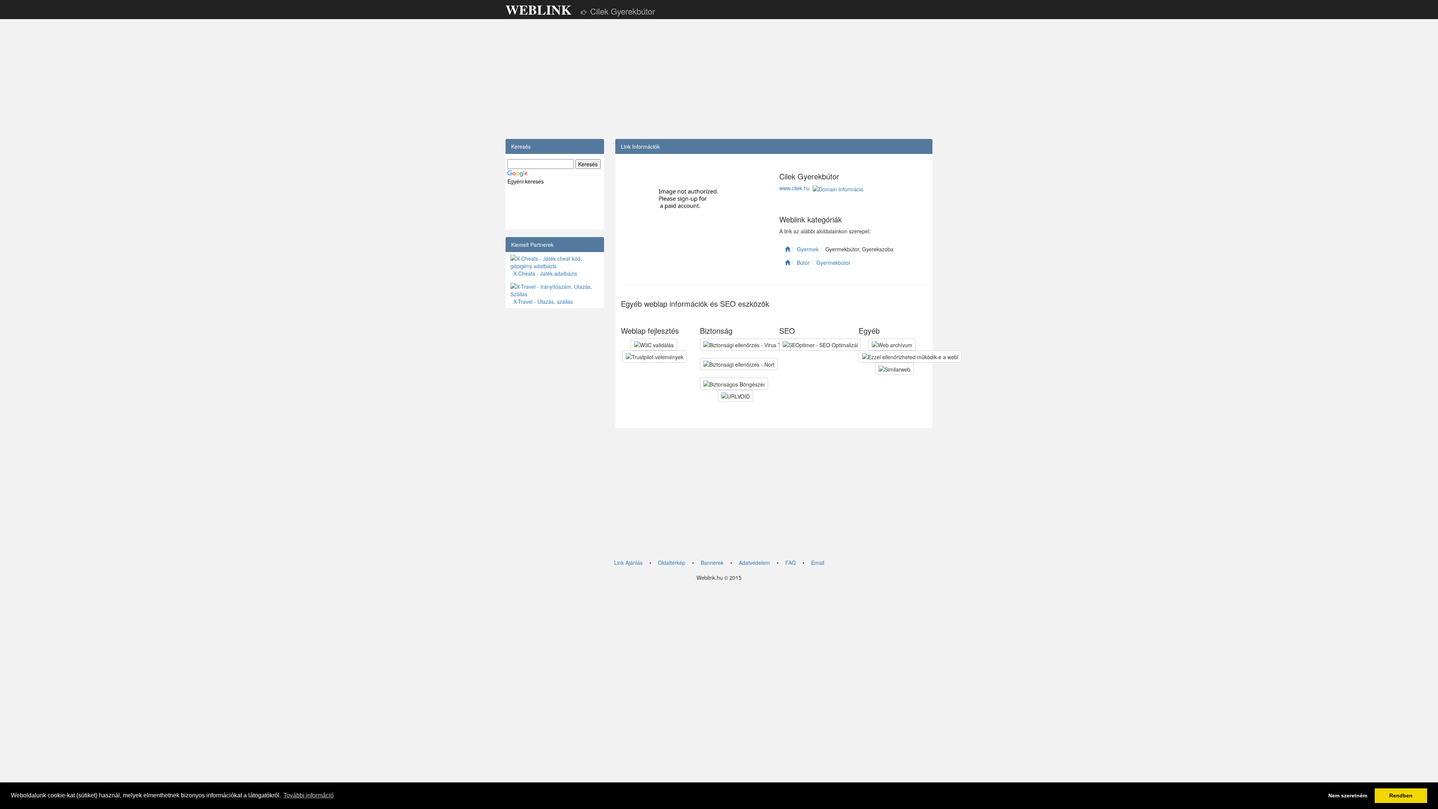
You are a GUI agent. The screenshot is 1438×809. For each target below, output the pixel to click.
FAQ (790, 562)
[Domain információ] (838, 188)
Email (817, 562)
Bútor (803, 262)
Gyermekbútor (833, 262)
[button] (654, 345)
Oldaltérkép (671, 562)
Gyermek (808, 249)
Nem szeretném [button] (1347, 796)
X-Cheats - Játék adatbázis (543, 273)
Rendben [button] (1401, 796)
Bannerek (712, 562)
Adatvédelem (754, 562)
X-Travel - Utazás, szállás (541, 301)
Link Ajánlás (628, 562)
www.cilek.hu (794, 188)
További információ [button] (308, 795)
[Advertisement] (719, 79)
